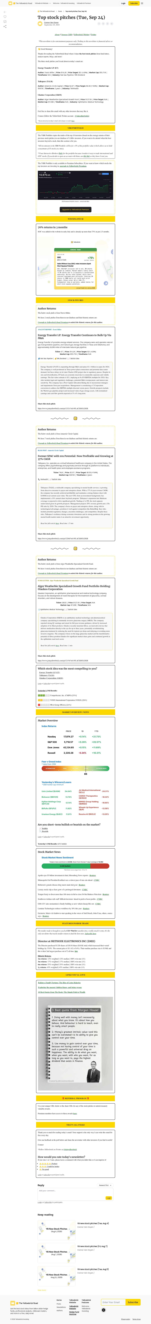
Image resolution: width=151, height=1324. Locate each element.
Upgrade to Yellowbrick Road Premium (53, 322)
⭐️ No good (44, 1169)
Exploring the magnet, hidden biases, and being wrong (60, 987)
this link (87, 156)
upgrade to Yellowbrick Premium (73, 166)
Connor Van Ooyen (51, 22)
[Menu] (142, 3)
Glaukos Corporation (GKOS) (51, 678)
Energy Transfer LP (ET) (49, 672)
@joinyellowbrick (82, 115)
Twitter (93, 34)
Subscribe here (90, 933)
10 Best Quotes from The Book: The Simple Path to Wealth (61, 992)
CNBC (96, 880)
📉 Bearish (43, 831)
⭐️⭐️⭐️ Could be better (49, 1166)
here (73, 121)
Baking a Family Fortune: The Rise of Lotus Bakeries (59, 982)
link (60, 153)
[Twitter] (103, 1310)
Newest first (104, 1185)
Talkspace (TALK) (46, 675)
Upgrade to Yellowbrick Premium (75, 209)
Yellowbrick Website (81, 34)
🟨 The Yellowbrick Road (46, 11)
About (57, 34)
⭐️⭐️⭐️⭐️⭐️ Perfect (48, 1163)
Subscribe (134, 3)
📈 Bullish (43, 828)
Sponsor (64, 34)
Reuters (93, 875)
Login (123, 3)
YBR (70, 34)
